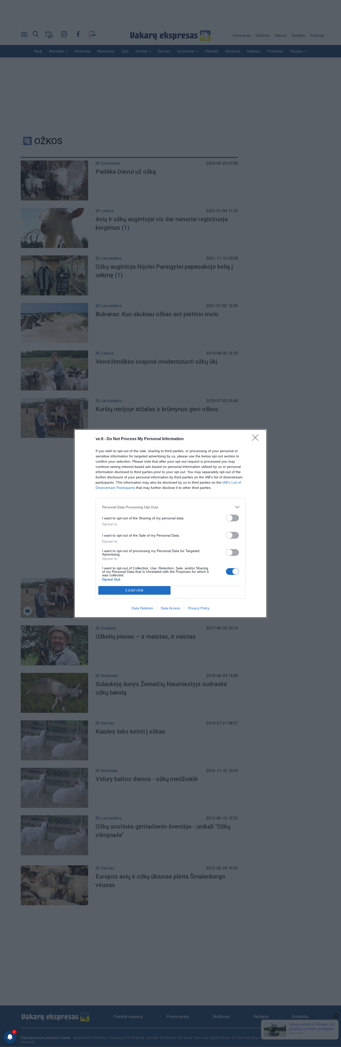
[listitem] (170, 507)
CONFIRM (134, 590)
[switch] (232, 518)
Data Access (170, 608)
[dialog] (170, 523)
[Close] (257, 439)
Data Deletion (142, 608)
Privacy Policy (199, 608)
